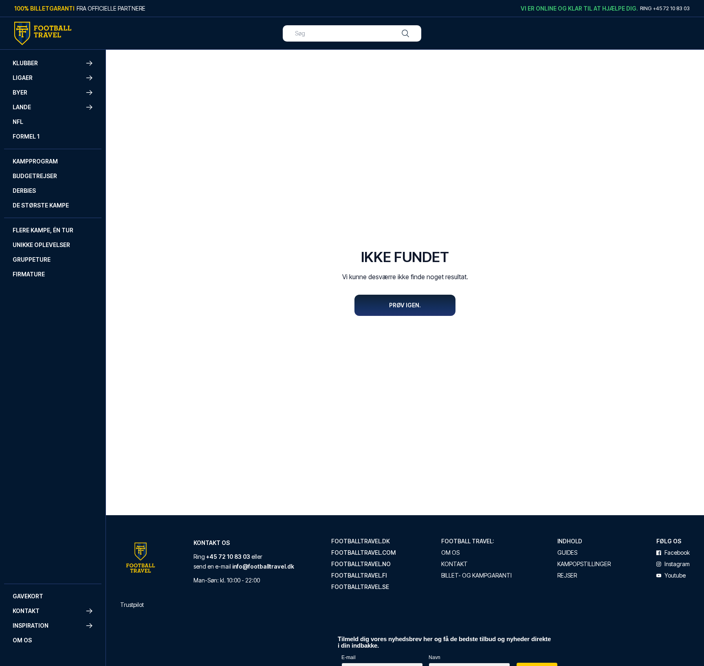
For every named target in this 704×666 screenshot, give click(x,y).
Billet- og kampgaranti (476, 575)
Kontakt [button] (26, 610)
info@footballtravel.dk (263, 566)
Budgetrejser (35, 175)
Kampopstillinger (584, 564)
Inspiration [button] (30, 625)
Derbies (24, 190)
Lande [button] (22, 107)
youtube (675, 575)
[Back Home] (42, 33)
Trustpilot (132, 604)
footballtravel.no (361, 564)
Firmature (29, 274)
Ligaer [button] (23, 77)
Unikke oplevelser (41, 244)
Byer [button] (20, 92)
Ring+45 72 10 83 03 (665, 8)
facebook (677, 552)
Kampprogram (35, 161)
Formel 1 (26, 136)
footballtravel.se (360, 587)
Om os (22, 640)
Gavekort (28, 596)
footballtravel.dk (360, 541)
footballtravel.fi (359, 575)
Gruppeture (32, 259)
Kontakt (454, 564)
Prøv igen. (405, 305)
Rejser (567, 575)
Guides (567, 552)
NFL (18, 121)
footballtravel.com (363, 552)
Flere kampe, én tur (43, 230)
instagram (677, 564)
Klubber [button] (25, 63)
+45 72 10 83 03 (228, 556)
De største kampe (41, 205)
